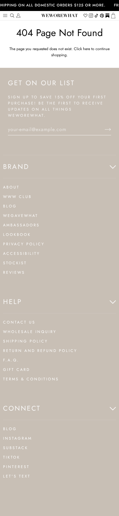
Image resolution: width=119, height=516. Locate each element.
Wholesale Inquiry (29, 332)
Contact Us (19, 322)
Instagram (17, 438)
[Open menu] (6, 15)
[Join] (103, 129)
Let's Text (17, 476)
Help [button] (12, 301)
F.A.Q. (11, 360)
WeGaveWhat (20, 215)
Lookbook (17, 234)
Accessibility (21, 253)
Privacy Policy (24, 244)
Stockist (15, 263)
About (11, 187)
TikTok (11, 457)
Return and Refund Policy (40, 350)
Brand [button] (16, 166)
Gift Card (16, 369)
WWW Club (17, 196)
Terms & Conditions (31, 379)
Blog (10, 206)
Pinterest (16, 467)
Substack (15, 448)
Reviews (14, 272)
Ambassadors (21, 225)
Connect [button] (22, 408)
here (86, 49)
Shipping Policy (25, 341)
